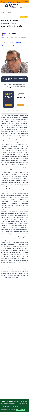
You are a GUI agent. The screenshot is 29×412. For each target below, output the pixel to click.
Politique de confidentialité (12, 406)
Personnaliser (11, 409)
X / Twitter (11, 42)
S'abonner (25, 1)
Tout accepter (21, 409)
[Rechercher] (26, 5)
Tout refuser (4, 409)
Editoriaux (9, 12)
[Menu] (2, 5)
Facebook (6, 45)
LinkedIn (19, 42)
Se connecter (17, 1)
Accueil (3, 12)
